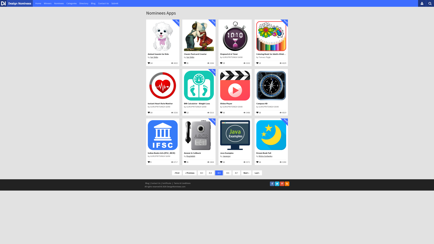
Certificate (166, 183)
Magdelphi (190, 156)
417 (236, 173)
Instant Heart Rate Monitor (160, 103)
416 (227, 173)
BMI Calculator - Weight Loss (197, 103)
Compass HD (262, 103)
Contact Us (103, 3)
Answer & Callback (192, 153)
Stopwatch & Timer (229, 54)
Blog (93, 3)
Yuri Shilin (154, 57)
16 (223, 112)
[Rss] (287, 184)
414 (210, 173)
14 (151, 63)
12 (187, 112)
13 (259, 63)
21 (187, 63)
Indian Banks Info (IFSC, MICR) (161, 153)
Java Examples (227, 153)
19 (223, 63)
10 (151, 112)
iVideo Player (226, 103)
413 (201, 173)
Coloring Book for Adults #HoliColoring (273, 54)
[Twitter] (277, 184)
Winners (47, 3)
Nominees (59, 3)
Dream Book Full (263, 153)
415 (219, 173)
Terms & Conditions (182, 183)
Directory (83, 3)
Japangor (227, 156)
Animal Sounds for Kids (158, 54)
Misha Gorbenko (265, 156)
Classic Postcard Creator (195, 54)
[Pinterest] (282, 184)
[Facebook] (272, 184)
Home (38, 3)
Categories (71, 3)
